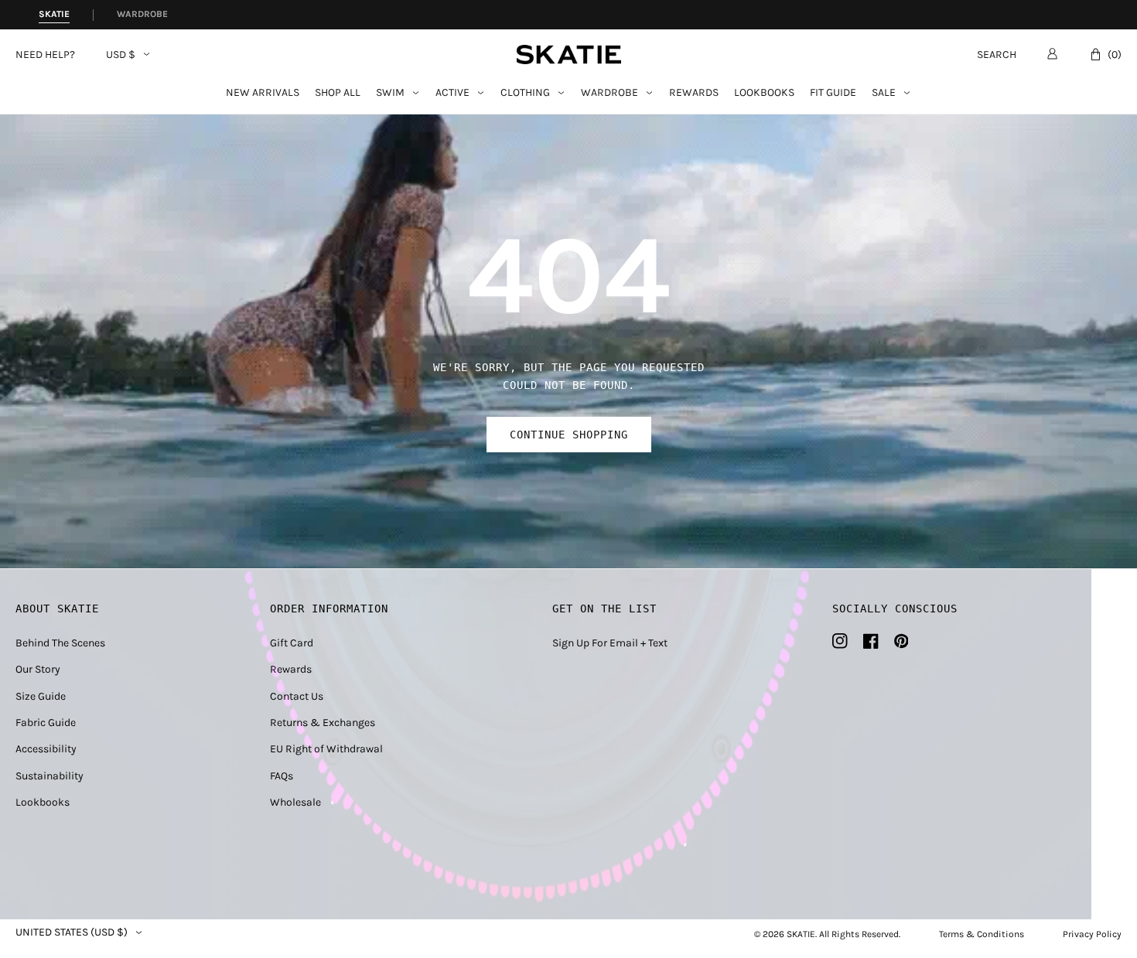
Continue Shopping (569, 434)
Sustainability (49, 775)
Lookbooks (764, 93)
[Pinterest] (901, 641)
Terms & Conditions (981, 934)
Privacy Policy (1092, 934)
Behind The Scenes (60, 642)
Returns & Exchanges (322, 722)
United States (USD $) (71, 932)
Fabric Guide (45, 722)
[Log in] (1052, 53)
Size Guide (40, 696)
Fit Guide (833, 93)
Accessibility (46, 748)
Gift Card (291, 642)
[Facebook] (871, 641)
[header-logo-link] (569, 54)
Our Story (37, 669)
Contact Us (296, 696)
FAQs (281, 775)
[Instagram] (840, 641)
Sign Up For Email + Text (610, 642)
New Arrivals (262, 93)
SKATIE (801, 934)
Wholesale (295, 802)
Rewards (694, 93)
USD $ (120, 54)
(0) (1115, 54)
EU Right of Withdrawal (326, 748)
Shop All (337, 93)
